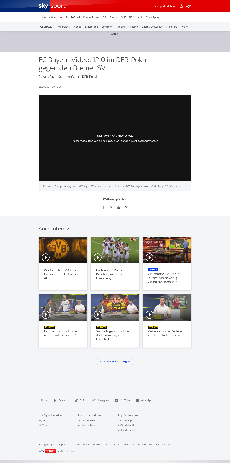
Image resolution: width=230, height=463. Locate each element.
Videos (53, 17)
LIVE (65, 17)
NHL (140, 17)
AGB (77, 444)
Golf (123, 17)
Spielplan (107, 26)
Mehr (185, 26)
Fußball (75, 17)
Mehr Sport (152, 17)
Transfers (171, 26)
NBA (131, 17)
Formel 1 (88, 17)
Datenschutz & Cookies (95, 444)
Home (42, 17)
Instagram (103, 400)
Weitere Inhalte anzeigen (115, 361)
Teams (134, 26)
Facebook (64, 400)
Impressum (64, 444)
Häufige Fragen (46, 444)
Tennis (113, 17)
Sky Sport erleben (164, 6)
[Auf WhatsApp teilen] (119, 207)
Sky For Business (86, 420)
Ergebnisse (91, 26)
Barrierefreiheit (163, 444)
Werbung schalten (87, 425)
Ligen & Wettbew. (151, 26)
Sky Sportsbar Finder (128, 425)
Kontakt (116, 444)
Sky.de (42, 420)
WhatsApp (146, 400)
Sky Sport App (124, 420)
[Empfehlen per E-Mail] (127, 207)
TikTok (83, 400)
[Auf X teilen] (111, 207)
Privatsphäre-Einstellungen (138, 444)
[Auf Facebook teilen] (103, 207)
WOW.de (43, 425)
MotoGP (101, 17)
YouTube (125, 400)
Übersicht (64, 26)
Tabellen (121, 26)
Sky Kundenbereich (127, 430)
